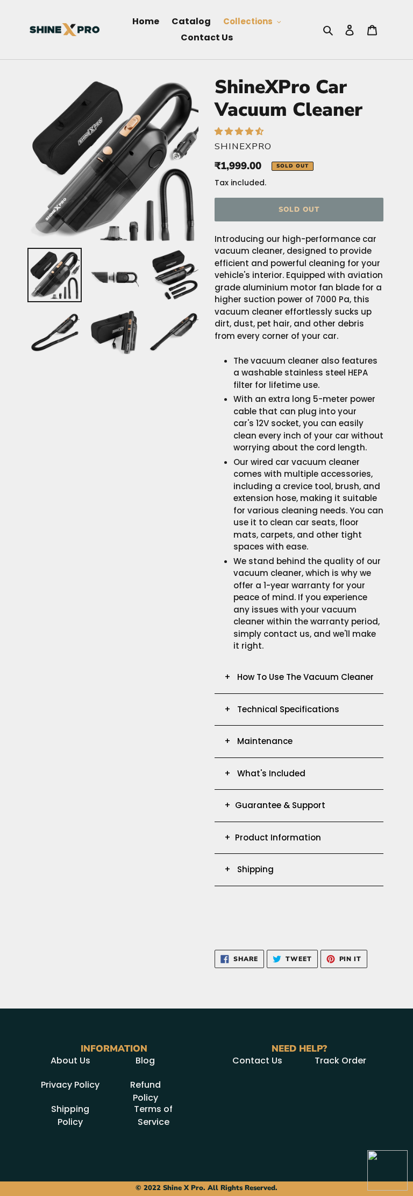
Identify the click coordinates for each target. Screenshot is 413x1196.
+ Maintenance (258, 741)
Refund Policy (145, 1091)
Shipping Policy (70, 1115)
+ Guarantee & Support (274, 805)
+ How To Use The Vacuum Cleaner (299, 677)
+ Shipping (249, 869)
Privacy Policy (70, 1085)
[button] (240, 131)
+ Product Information (272, 837)
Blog (145, 1060)
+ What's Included (264, 773)
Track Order (340, 1060)
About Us (70, 1060)
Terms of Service (153, 1115)
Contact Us (257, 1060)
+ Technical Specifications (281, 709)
